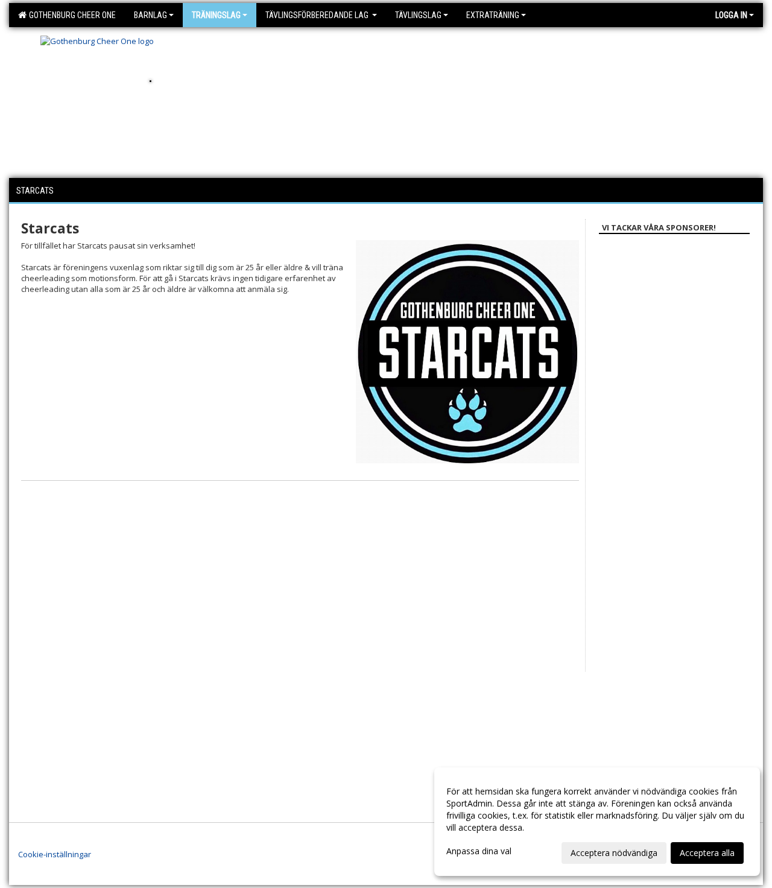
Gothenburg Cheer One (70, 15)
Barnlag (150, 15)
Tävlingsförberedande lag (317, 15)
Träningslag (216, 15)
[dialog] (597, 821)
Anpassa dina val (478, 851)
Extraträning (492, 15)
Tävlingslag (418, 15)
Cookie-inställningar (54, 854)
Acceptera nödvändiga (614, 852)
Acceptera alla (707, 852)
